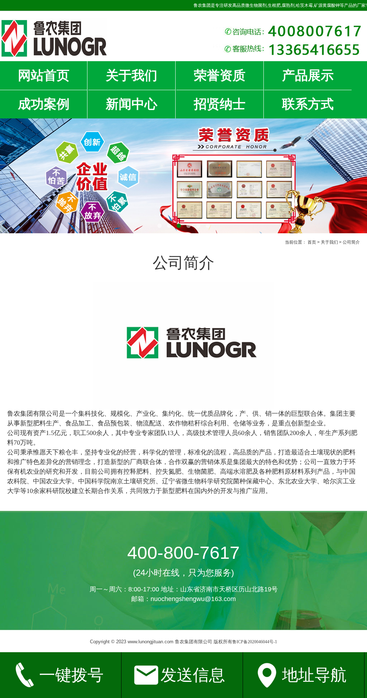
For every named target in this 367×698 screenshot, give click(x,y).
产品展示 (308, 75)
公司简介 (351, 242)
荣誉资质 (220, 75)
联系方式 (308, 104)
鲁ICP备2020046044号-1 (254, 641)
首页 (312, 242)
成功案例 (44, 104)
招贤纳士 (220, 104)
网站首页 (44, 75)
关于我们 (131, 75)
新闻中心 (131, 104)
